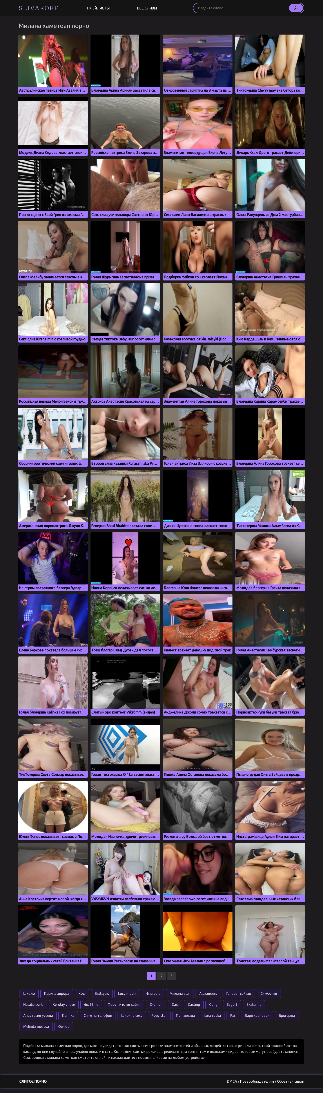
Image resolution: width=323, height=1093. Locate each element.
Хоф (81, 993)
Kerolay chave (64, 1004)
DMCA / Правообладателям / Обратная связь (265, 1081)
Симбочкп (268, 993)
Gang (213, 1004)
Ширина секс (131, 1015)
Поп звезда (185, 1015)
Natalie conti (33, 1004)
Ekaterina (254, 1004)
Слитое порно (33, 1081)
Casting (194, 1004)
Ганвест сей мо (238, 993)
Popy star (159, 1015)
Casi (175, 1004)
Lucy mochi (127, 993)
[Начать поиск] (296, 8)
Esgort (232, 1004)
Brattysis (102, 993)
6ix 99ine (91, 1004)
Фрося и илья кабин (124, 1004)
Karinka (68, 1015)
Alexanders (208, 993)
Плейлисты (98, 8)
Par (233, 1015)
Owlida (63, 1026)
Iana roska (212, 1015)
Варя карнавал (257, 1015)
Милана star (180, 993)
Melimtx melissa (36, 1026)
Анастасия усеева (38, 1015)
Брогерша (287, 1015)
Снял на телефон (97, 1015)
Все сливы (147, 8)
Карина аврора (56, 993)
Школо (29, 993)
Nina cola (152, 993)
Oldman (156, 1004)
